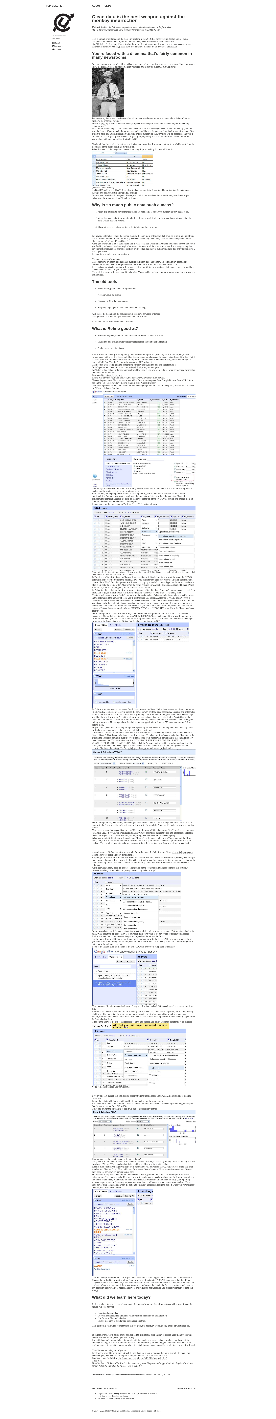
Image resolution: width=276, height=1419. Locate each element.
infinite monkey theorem (145, 227)
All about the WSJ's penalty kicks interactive (116, 1399)
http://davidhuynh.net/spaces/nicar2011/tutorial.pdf (144, 1355)
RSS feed (156, 1411)
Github (57, 49)
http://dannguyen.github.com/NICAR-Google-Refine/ (142, 1358)
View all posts (186, 1388)
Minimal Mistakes (130, 1411)
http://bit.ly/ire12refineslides (104, 44)
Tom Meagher (55, 6)
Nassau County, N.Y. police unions (165, 1096)
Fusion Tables (172, 136)
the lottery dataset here (112, 375)
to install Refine (135, 367)
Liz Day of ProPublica (117, 1363)
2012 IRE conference (156, 39)
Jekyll (116, 1411)
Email (57, 43)
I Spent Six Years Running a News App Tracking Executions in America (127, 1393)
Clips (108, 6)
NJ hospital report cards (182, 852)
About (96, 6)
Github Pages (146, 1411)
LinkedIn (58, 46)
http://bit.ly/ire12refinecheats (105, 30)
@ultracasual (171, 46)
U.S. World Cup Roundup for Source (113, 1396)
